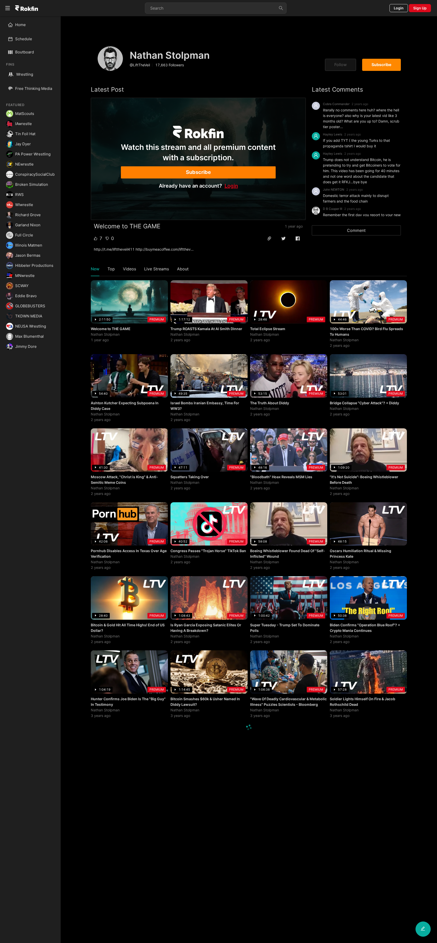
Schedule (23, 38)
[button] (269, 238)
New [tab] (95, 268)
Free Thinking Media (33, 88)
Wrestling (24, 74)
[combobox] (215, 8)
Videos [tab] (129, 268)
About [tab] (183, 268)
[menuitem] (32, 25)
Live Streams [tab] (156, 268)
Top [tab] (111, 268)
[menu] (30, 32)
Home (20, 24)
